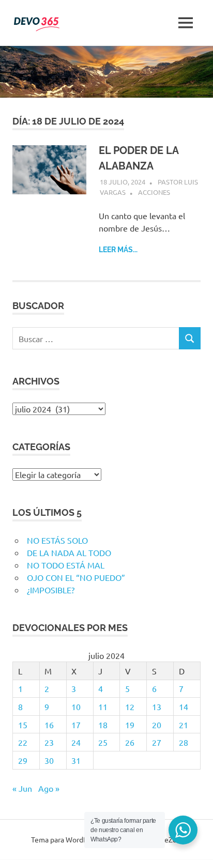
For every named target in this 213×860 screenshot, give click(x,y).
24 (76, 742)
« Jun (22, 788)
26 (129, 742)
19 (129, 724)
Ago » (48, 788)
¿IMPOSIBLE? (50, 590)
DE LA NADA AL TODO (69, 552)
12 (129, 706)
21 (183, 724)
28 (183, 742)
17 (76, 724)
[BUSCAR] (190, 338)
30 (49, 760)
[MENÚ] (186, 23)
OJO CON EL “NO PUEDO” (76, 577)
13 (156, 706)
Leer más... (118, 249)
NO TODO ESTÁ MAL (65, 565)
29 (22, 760)
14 (183, 706)
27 (156, 742)
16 (49, 724)
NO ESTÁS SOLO (57, 540)
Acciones (154, 192)
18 (103, 724)
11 (103, 706)
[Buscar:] (95, 338)
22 (22, 742)
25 (103, 742)
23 (49, 742)
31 (76, 760)
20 (156, 724)
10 (76, 706)
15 (22, 724)
